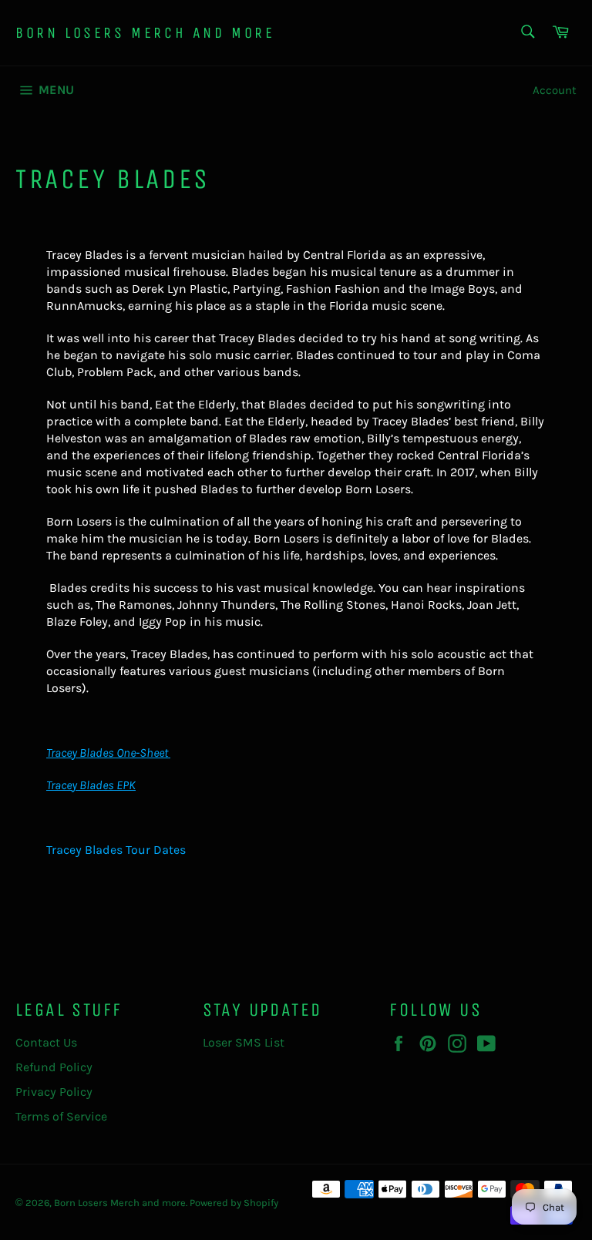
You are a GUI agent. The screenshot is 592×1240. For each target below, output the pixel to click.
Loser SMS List (243, 1042)
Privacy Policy (53, 1091)
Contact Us (46, 1042)
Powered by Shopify (234, 1202)
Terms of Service (61, 1116)
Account (555, 90)
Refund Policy (53, 1067)
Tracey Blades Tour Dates (116, 849)
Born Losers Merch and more (145, 33)
